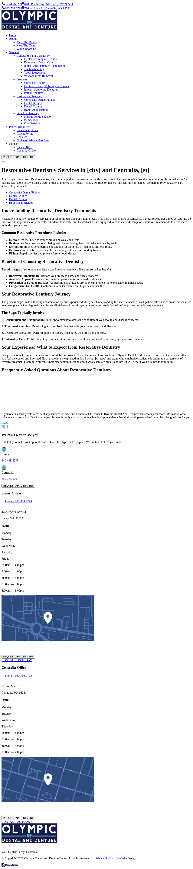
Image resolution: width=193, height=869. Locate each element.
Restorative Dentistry (29, 96)
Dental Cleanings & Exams (40, 59)
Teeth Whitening (34, 69)
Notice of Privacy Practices (33, 140)
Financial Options (27, 130)
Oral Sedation (32, 123)
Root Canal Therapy (36, 109)
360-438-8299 (10, 460)
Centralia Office (26, 150)
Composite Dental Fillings (39, 99)
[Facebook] (2, 845)
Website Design (126, 858)
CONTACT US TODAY (17, 660)
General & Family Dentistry (33, 55)
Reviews (22, 137)
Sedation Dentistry (28, 113)
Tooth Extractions (34, 72)
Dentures (22, 79)
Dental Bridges (33, 103)
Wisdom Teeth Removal (38, 76)
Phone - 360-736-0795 (18, 675)
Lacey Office (24, 147)
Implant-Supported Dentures (41, 89)
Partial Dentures (33, 92)
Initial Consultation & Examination (45, 65)
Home (12, 35)
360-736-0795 (10, 479)
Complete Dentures (35, 82)
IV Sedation (31, 120)
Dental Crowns (33, 106)
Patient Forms (25, 133)
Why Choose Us (26, 48)
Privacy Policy (104, 858)
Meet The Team (26, 45)
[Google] (4, 845)
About (13, 38)
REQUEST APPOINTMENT (18, 157)
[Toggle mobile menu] (3, 161)
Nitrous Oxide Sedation (38, 116)
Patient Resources (19, 126)
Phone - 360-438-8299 (18, 501)
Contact (13, 143)
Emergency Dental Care (38, 62)
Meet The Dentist (27, 42)
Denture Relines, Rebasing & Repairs (46, 86)
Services (14, 52)
